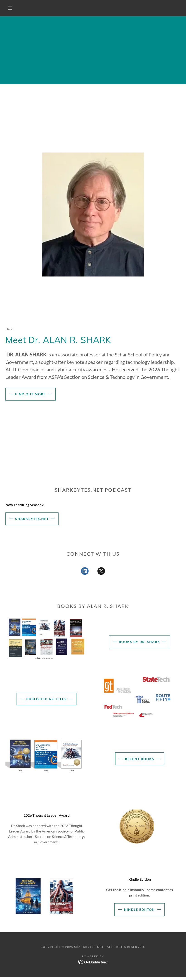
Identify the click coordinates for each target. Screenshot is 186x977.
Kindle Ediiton (139, 909)
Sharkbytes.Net (32, 519)
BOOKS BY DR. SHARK (139, 642)
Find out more (30, 394)
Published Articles (46, 699)
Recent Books (139, 759)
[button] (10, 8)
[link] (85, 572)
